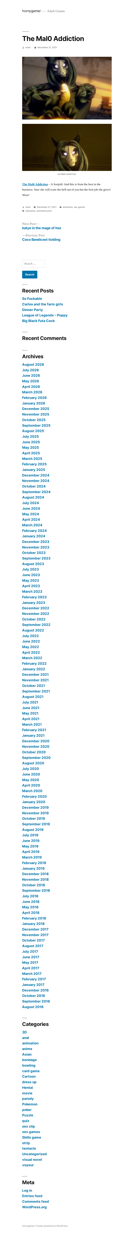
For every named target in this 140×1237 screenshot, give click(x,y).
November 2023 (35, 547)
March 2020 (32, 791)
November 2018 (35, 879)
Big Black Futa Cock (38, 321)
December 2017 (35, 929)
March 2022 (32, 658)
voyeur (28, 1165)
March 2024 (32, 525)
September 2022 (36, 625)
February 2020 (34, 796)
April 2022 (31, 652)
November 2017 (35, 935)
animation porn (44, 211)
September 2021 (36, 691)
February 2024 (34, 531)
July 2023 (30, 569)
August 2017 (32, 946)
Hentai (27, 1088)
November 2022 (35, 614)
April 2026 (31, 387)
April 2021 (30, 719)
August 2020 (33, 763)
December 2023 (35, 542)
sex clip (28, 1126)
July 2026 (30, 370)
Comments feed (35, 1201)
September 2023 (36, 558)
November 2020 (35, 746)
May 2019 (30, 846)
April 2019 (30, 852)
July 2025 (30, 436)
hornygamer (31, 11)
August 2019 (32, 830)
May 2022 (30, 647)
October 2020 (34, 752)
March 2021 (32, 724)
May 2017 (30, 962)
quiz (25, 1121)
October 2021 (33, 686)
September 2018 (36, 890)
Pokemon (29, 1104)
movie (27, 1093)
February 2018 (34, 918)
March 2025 (32, 459)
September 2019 (36, 824)
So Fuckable (32, 299)
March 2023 (32, 591)
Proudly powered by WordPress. (51, 1226)
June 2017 (30, 957)
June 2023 (31, 575)
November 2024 (35, 481)
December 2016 (35, 990)
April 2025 (31, 453)
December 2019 (35, 807)
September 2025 (36, 425)
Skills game (31, 1137)
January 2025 (33, 470)
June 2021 (30, 708)
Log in (27, 1190)
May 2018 (30, 907)
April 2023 (31, 586)
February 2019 (34, 863)
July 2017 (30, 951)
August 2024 (33, 497)
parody (28, 1099)
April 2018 (30, 913)
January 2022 (33, 669)
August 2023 (33, 564)
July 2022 (30, 636)
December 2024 (35, 475)
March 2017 (32, 974)
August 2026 (33, 364)
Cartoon (29, 1076)
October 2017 (33, 940)
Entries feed (32, 1196)
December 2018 (35, 874)
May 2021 (30, 713)
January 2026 (33, 403)
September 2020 (36, 758)
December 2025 (35, 409)
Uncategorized (34, 1154)
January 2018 (33, 924)
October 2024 (34, 486)
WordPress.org (34, 1207)
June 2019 (30, 841)
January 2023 (33, 603)
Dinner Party (32, 310)
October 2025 (34, 420)
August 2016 (32, 1007)
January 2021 (33, 735)
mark (28, 47)
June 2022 (31, 641)
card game (31, 1071)
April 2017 (30, 968)
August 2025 (33, 431)
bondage (29, 1060)
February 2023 (34, 597)
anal (25, 1038)
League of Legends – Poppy (45, 315)
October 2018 (33, 885)
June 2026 (31, 375)
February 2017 (34, 979)
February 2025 (34, 464)
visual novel (32, 1160)
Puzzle (27, 1115)
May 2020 (30, 780)
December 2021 (35, 674)
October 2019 (33, 818)
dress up (29, 1082)
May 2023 (30, 580)
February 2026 (34, 398)
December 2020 (35, 741)
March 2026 (32, 392)
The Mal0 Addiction (35, 184)
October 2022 (34, 619)
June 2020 (31, 774)
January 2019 (33, 868)
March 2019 (32, 857)
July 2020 (30, 769)
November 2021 (35, 680)
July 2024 (30, 503)
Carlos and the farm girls (42, 304)
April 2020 (31, 785)
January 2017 (33, 985)
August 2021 (32, 697)
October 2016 (33, 996)
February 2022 (34, 663)
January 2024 (33, 536)
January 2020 (33, 802)
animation (68, 207)
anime (27, 1049)
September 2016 (36, 1001)
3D (24, 1032)
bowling (28, 1065)
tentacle (29, 1148)
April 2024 (31, 519)
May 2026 (30, 381)
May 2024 (30, 514)
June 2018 (30, 902)
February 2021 (34, 730)
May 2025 (30, 447)
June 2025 (31, 442)
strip (26, 1143)
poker (27, 1110)
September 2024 (36, 492)
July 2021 (30, 702)
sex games (79, 207)
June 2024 (31, 508)
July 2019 (30, 835)
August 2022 (33, 630)
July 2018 (30, 896)
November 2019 (35, 813)
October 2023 (34, 553)
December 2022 (35, 608)
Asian (27, 1054)
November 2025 (35, 414)
